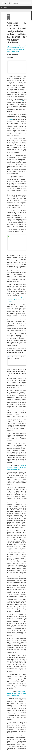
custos (11, 120)
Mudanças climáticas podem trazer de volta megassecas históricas (16, 467)
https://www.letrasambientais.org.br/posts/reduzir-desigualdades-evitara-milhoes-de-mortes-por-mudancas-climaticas (16, 48)
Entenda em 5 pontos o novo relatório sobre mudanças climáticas (16, 693)
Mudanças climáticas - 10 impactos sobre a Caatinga (16, 299)
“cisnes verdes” (18, 101)
